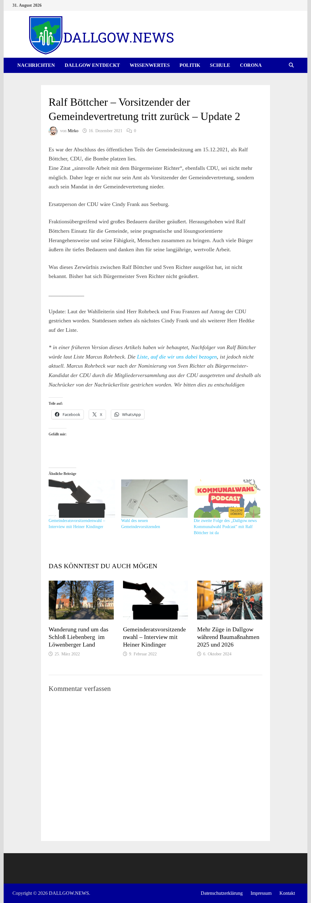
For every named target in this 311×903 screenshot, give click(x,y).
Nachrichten (36, 65)
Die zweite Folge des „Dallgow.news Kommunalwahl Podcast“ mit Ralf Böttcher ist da (225, 526)
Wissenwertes (150, 65)
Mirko (73, 131)
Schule (220, 65)
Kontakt (287, 893)
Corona (251, 65)
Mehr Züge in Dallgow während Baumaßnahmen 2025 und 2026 (228, 637)
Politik (189, 65)
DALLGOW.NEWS (69, 893)
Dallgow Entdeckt (92, 65)
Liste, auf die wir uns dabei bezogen (177, 357)
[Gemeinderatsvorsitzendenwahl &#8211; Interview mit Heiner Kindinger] (82, 498)
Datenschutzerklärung (222, 893)
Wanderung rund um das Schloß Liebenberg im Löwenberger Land (78, 637)
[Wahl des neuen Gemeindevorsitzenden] (154, 498)
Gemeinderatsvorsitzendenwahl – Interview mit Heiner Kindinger (154, 637)
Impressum (261, 893)
